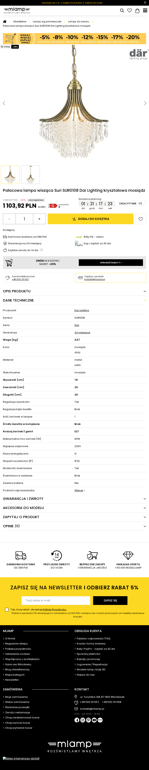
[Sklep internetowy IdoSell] (74, 758)
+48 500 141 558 (111, 702)
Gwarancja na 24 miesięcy (25, 243)
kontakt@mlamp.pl (94, 279)
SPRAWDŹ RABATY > (111, 262)
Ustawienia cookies (17, 654)
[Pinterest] (88, 720)
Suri (76, 325)
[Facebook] (76, 720)
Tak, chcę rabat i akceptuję (77, 613)
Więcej (78, 490)
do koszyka (93, 219)
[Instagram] (82, 720)
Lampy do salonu (78, 21)
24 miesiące (82, 332)
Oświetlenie (19, 21)
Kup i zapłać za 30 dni (97, 243)
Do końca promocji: (90, 199)
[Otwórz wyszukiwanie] (122, 10)
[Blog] (100, 720)
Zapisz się (110, 600)
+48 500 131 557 (20, 279)
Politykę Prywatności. (54, 609)
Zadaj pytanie (127, 203)
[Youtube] (94, 720)
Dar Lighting (81, 310)
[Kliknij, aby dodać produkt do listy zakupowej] (140, 219)
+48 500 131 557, (89, 702)
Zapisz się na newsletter (74, 587)
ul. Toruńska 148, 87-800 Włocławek (102, 697)
